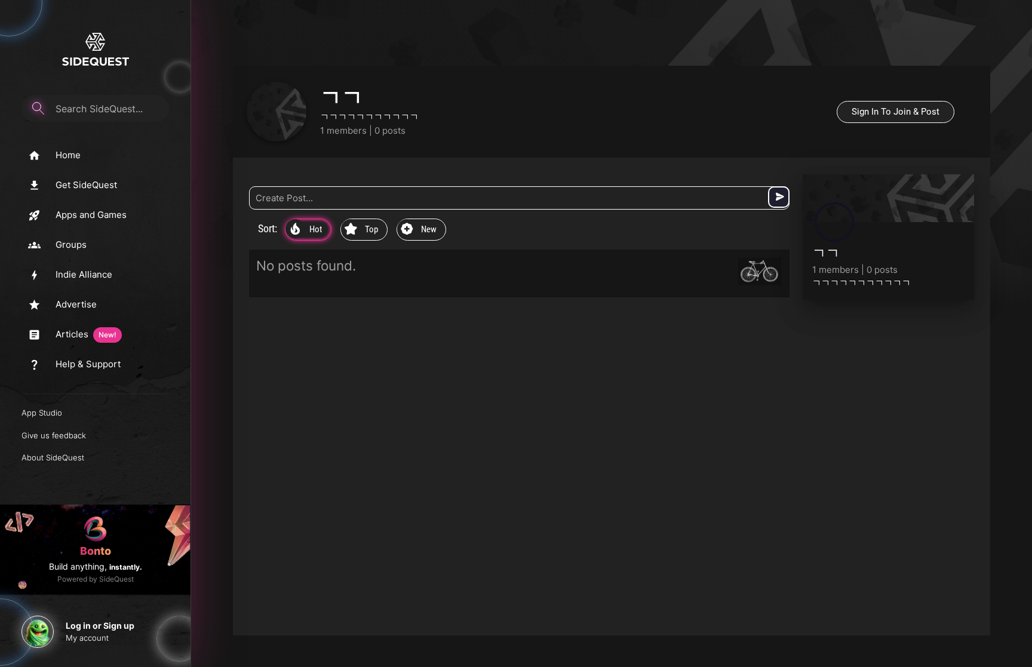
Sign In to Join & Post (895, 111)
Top (361, 230)
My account (87, 638)
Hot (306, 230)
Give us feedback (54, 435)
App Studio (42, 412)
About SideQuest (53, 457)
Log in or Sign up (100, 625)
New (418, 230)
